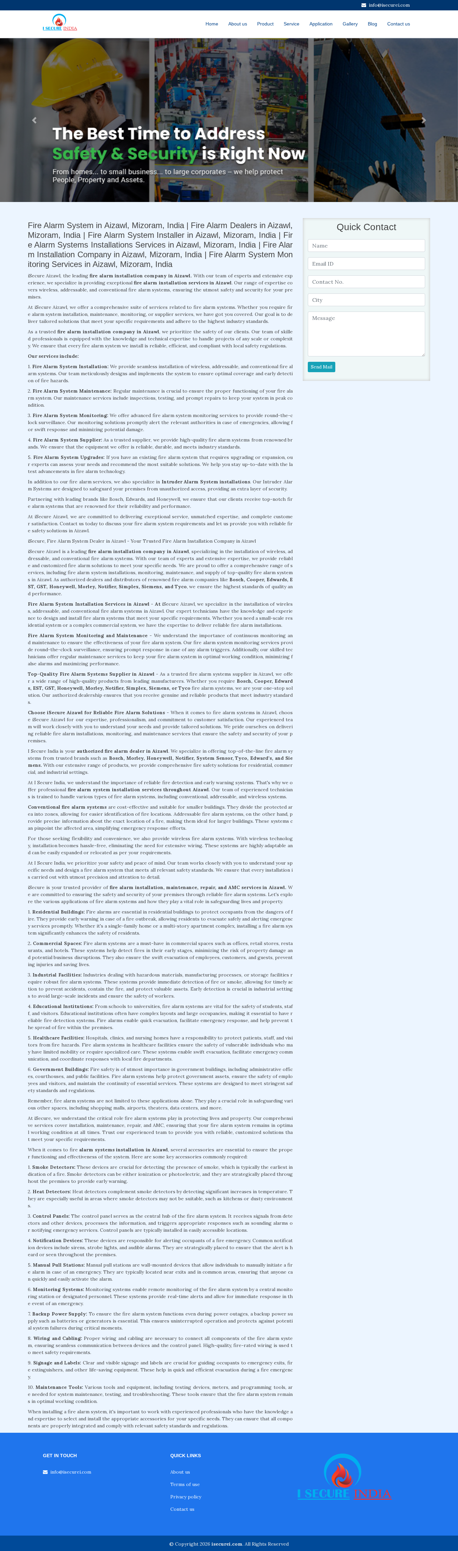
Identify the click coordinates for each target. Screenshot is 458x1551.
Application (321, 23)
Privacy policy (185, 1497)
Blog (372, 23)
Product (265, 23)
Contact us (398, 23)
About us (237, 23)
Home (212, 23)
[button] (34, 120)
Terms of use (185, 1484)
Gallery (350, 23)
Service (291, 23)
